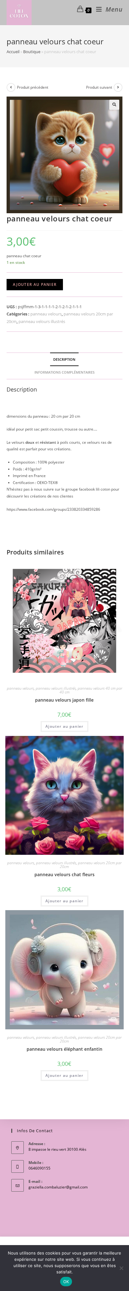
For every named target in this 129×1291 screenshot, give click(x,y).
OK (66, 1281)
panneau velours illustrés (41, 321)
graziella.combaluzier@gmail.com (58, 1187)
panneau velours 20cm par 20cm (90, 864)
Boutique (31, 51)
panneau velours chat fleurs (64, 874)
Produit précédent (32, 87)
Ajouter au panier (35, 284)
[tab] (65, 359)
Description (64, 359)
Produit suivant (99, 87)
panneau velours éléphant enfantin (64, 1049)
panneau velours (46, 314)
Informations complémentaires (64, 372)
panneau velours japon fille (64, 700)
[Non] (121, 1268)
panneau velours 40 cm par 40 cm (90, 690)
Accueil (13, 51)
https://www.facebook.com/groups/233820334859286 (53, 509)
